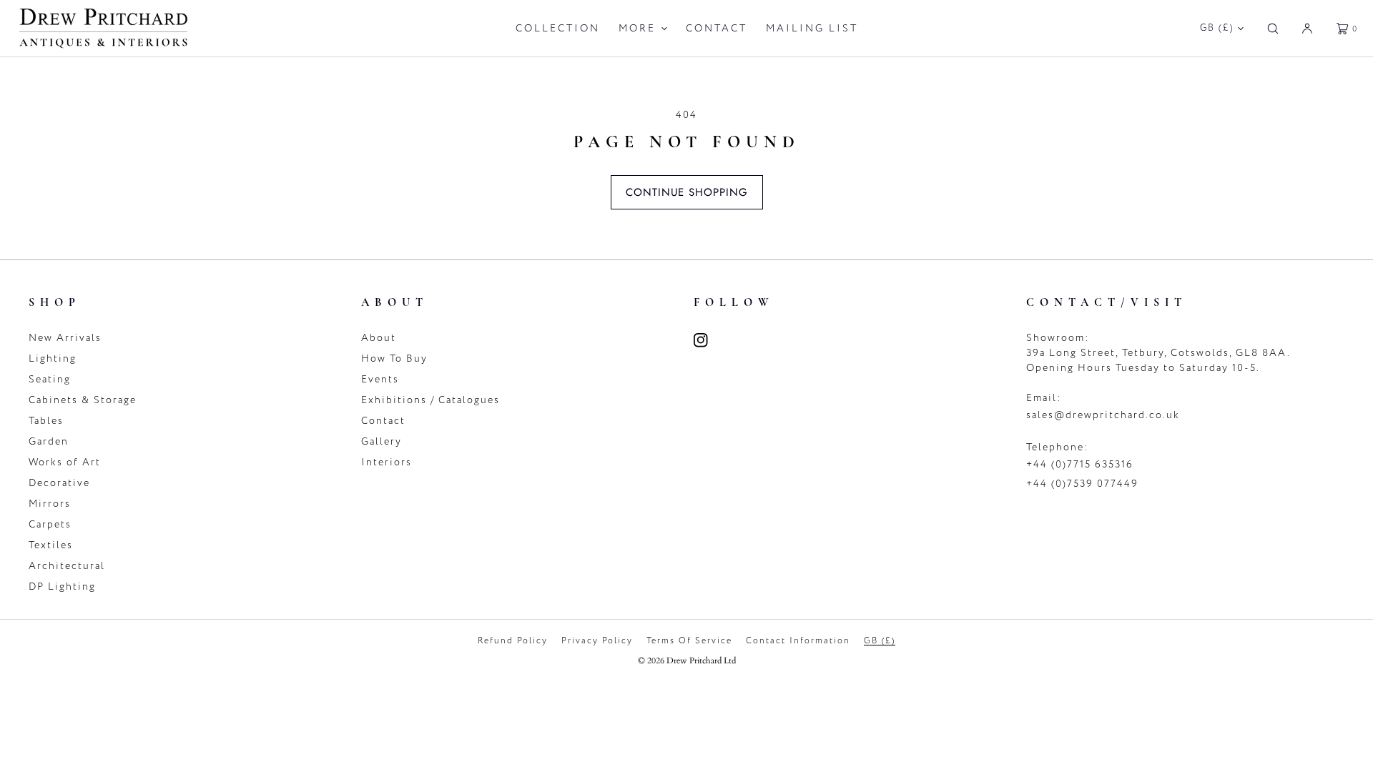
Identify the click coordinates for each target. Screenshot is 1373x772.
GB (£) (1217, 27)
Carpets (50, 524)
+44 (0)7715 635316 (1079, 464)
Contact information (798, 640)
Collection (558, 28)
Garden (49, 441)
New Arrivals (65, 338)
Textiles (51, 545)
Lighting (53, 358)
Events (380, 379)
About (378, 338)
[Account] (1307, 28)
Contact (716, 28)
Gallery (381, 441)
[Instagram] (709, 340)
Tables (46, 420)
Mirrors (50, 503)
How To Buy (394, 358)
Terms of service (689, 640)
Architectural (67, 566)
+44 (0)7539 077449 (1082, 483)
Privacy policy (597, 640)
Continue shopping (687, 192)
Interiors (386, 462)
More (637, 28)
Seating (50, 379)
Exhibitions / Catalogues (430, 400)
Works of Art (65, 462)
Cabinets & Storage (83, 400)
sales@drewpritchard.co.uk (1103, 415)
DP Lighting (62, 586)
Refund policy (513, 640)
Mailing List (812, 28)
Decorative (59, 483)
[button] (1273, 28)
